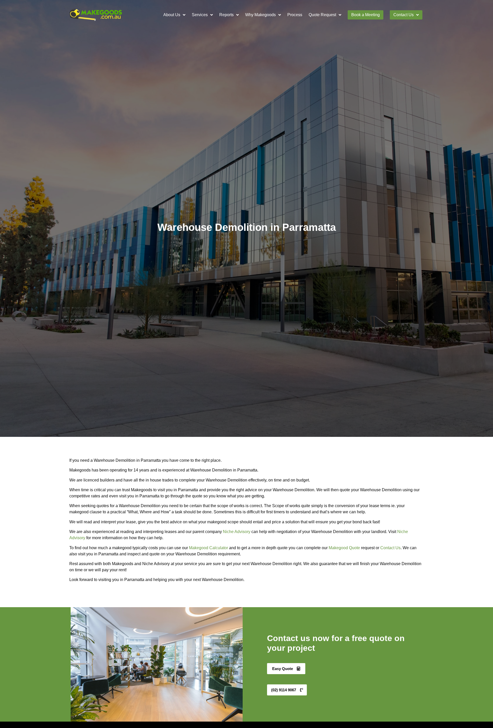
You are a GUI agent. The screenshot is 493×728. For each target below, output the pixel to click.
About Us (171, 15)
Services (200, 15)
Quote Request (322, 15)
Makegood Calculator (208, 548)
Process (294, 15)
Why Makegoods (260, 15)
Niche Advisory (236, 531)
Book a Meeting (365, 15)
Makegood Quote (344, 548)
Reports (226, 15)
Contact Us (403, 15)
